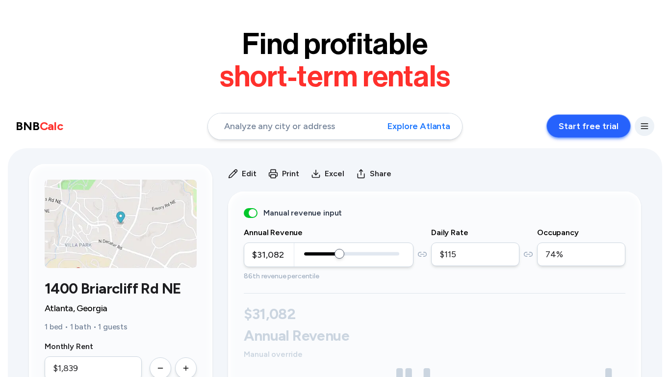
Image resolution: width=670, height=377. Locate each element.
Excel (334, 173)
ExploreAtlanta (418, 126)
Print (290, 173)
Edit (249, 173)
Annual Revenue (273, 232)
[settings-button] (644, 126)
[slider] (339, 254)
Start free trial (588, 126)
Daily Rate (449, 232)
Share (380, 173)
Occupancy (558, 232)
